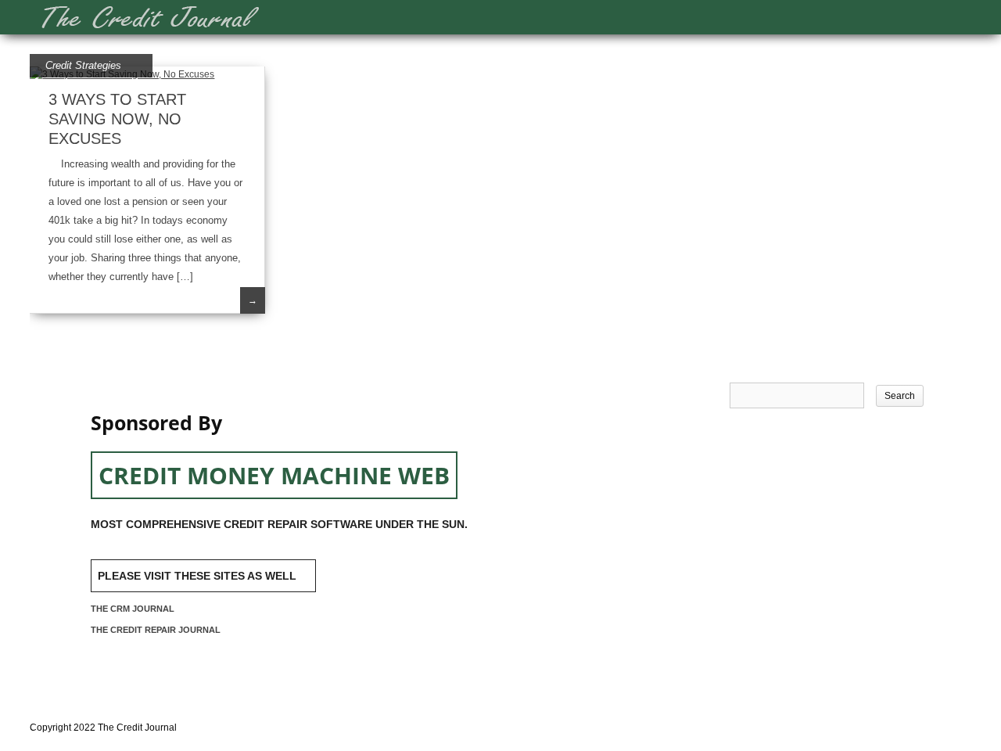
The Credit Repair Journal (156, 629)
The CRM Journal (132, 608)
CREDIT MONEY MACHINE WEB (274, 475)
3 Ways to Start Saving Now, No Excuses (117, 119)
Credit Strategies (83, 65)
